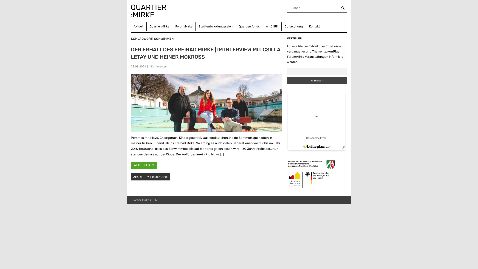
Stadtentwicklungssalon (216, 26)
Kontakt (314, 26)
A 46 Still (272, 26)
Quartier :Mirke (149, 11)
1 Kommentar (157, 66)
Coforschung (294, 26)
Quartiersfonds (249, 26)
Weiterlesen (144, 165)
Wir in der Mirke (157, 177)
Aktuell (138, 26)
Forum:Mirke (184, 26)
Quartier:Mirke (159, 26)
